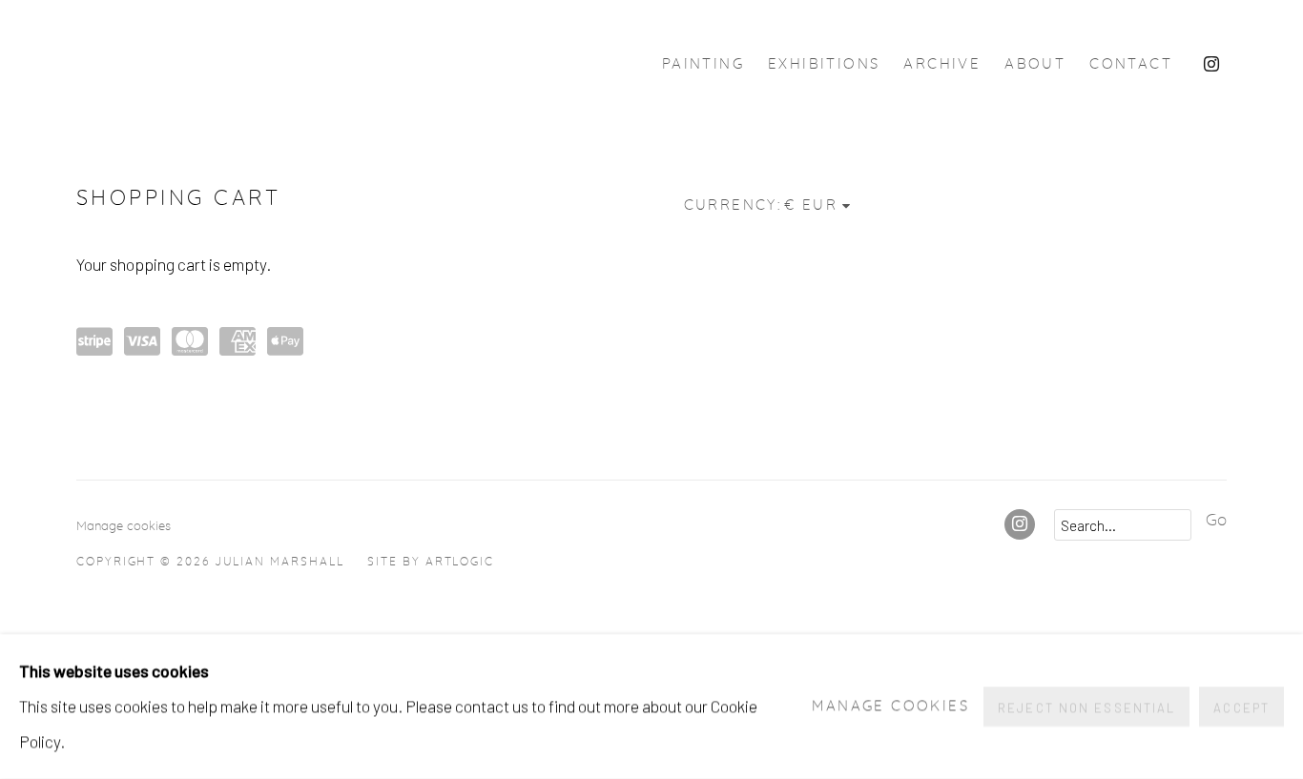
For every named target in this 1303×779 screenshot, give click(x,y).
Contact (1130, 64)
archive (942, 64)
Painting (703, 64)
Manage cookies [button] (123, 526)
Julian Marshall (295, 64)
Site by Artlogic (430, 561)
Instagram (1211, 65)
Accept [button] (1241, 707)
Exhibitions (823, 64)
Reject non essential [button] (1086, 707)
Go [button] (1216, 520)
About (1034, 64)
